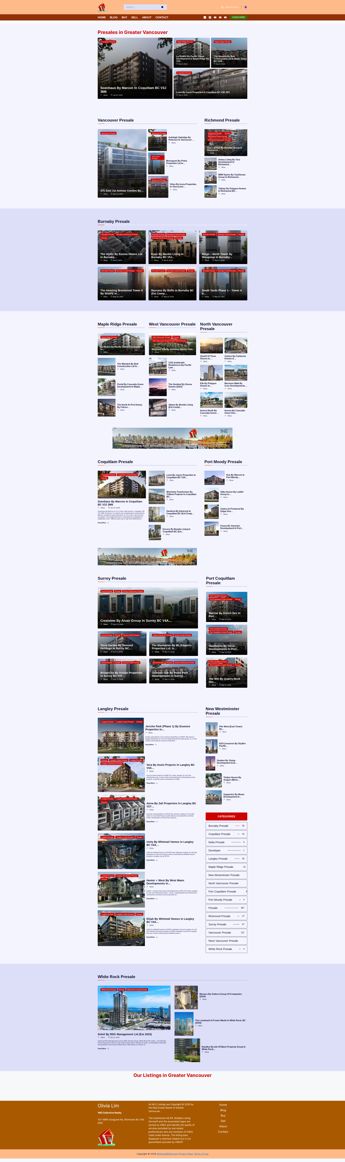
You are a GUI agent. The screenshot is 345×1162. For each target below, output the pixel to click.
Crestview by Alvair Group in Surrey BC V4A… (136, 620)
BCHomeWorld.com (167, 1154)
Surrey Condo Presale (131, 635)
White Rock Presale (108, 990)
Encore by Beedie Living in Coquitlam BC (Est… (176, 530)
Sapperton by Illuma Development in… (233, 795)
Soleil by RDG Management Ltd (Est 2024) (125, 1034)
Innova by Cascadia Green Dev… (235, 411)
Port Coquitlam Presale (218, 596)
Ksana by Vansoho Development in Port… (231, 527)
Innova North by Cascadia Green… (209, 411)
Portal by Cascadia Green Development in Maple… (130, 385)
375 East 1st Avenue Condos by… (122, 190)
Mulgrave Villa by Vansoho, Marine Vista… (173, 349)
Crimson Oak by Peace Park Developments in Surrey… (170, 674)
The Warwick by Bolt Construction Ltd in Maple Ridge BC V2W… (230, 58)
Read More (102, 523)
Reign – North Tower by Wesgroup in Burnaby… (217, 256)
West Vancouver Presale (162, 337)
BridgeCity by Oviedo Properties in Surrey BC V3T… (121, 674)
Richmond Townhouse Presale (219, 140)
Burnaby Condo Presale (176, 234)
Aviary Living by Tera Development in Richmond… (229, 162)
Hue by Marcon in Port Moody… (235, 476)
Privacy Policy (185, 1154)
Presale (227, 133)
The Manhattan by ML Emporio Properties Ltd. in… (172, 647)
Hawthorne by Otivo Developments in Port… (224, 647)
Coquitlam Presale (108, 42)
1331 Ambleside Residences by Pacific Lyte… (179, 365)
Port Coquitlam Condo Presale (221, 599)
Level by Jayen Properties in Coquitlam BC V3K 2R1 (203, 92)
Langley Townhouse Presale (111, 764)
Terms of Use (201, 1154)
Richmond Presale (215, 133)
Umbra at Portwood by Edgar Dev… (232, 510)
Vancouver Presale (108, 133)
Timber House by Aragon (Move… (232, 778)
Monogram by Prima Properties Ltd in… (176, 162)
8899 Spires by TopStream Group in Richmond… (231, 176)
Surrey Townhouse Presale (133, 591)
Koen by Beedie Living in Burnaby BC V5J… (167, 256)
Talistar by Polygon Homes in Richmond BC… (232, 189)
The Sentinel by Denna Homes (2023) (180, 385)
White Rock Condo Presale (137, 990)
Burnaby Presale (107, 234)
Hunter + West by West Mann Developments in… (165, 882)
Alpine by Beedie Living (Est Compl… (180, 406)
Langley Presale (107, 722)
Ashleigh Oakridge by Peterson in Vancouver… (181, 138)
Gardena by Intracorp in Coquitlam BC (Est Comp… (180, 512)
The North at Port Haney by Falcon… (129, 406)
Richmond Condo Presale (217, 137)
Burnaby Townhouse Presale (127, 234)
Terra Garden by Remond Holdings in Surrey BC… (116, 647)
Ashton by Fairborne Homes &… (235, 357)
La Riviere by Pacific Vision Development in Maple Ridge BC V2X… (192, 58)
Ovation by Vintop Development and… (227, 761)
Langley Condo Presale (125, 722)
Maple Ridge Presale (185, 42)
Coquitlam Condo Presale (127, 475)
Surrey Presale (106, 591)
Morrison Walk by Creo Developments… (236, 384)
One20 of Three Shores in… (208, 357)
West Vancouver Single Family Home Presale (169, 341)
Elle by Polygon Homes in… (208, 384)
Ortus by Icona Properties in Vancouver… (183, 185)
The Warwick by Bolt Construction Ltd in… (128, 365)
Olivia (105, 95)
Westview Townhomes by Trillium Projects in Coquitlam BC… (181, 494)
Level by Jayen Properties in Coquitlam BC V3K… (181, 476)
